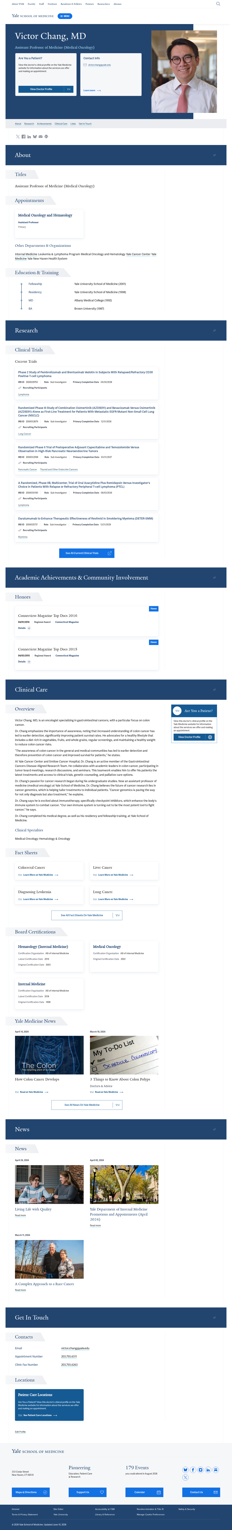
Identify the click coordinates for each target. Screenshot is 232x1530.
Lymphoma (23, 394)
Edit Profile (20, 1431)
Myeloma (22, 536)
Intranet (15, 1509)
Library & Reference (105, 1514)
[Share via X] (18, 137)
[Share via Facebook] (23, 137)
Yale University (61, 1514)
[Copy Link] (214, 155)
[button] (184, 71)
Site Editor (58, 1509)
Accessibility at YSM (105, 1509)
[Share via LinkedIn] (29, 137)
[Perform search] (218, 4)
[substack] (216, 1470)
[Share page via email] (40, 137)
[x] (185, 1477)
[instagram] (200, 1470)
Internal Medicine (26, 254)
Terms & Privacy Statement (25, 1514)
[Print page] (46, 137)
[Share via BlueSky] (35, 137)
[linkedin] (208, 1470)
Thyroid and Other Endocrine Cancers (59, 469)
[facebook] (193, 1470)
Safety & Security (186, 1509)
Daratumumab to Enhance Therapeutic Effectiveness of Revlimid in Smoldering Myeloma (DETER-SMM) (85, 518)
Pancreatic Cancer (27, 469)
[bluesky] (185, 1470)
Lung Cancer (24, 433)
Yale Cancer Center (138, 254)
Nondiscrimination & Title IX (150, 1509)
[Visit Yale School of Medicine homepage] (38, 1452)
